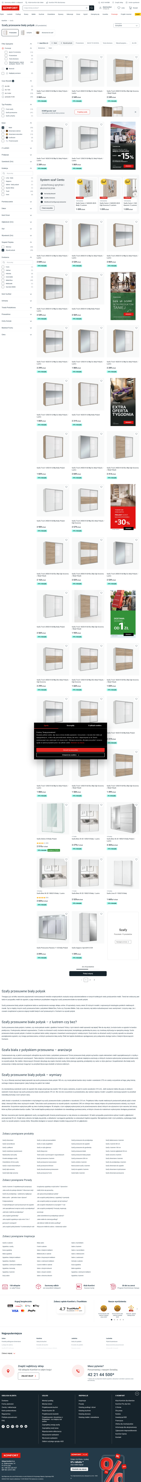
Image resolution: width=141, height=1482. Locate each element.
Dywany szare (75, 1348)
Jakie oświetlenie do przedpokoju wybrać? (50, 1216)
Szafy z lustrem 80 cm (113, 1144)
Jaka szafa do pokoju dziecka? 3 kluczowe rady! (18, 1190)
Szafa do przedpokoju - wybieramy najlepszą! (17, 1194)
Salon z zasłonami (77, 1257)
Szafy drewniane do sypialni (115, 1166)
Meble (33, 14)
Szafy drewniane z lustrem (114, 1158)
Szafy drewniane (8, 1140)
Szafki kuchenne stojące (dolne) (47, 1348)
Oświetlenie (51, 14)
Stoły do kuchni (41, 1341)
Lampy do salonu (7, 1345)
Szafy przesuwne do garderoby (81, 1147)
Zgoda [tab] (46, 725)
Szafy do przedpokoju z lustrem (116, 1162)
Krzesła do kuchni (42, 1345)
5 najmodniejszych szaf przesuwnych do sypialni (18, 1205)
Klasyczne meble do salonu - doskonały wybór (52, 1226)
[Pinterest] (17, 1426)
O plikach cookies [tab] (94, 725)
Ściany (26, 14)
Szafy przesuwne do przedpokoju (82, 1140)
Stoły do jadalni (76, 1341)
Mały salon (40, 1243)
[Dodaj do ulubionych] (66, 57)
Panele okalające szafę (10, 1158)
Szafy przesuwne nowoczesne (46, 1162)
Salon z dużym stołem (44, 1272)
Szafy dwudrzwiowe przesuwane (47, 1169)
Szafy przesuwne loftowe (45, 1166)
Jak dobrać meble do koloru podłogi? (49, 1223)
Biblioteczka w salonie (44, 1254)
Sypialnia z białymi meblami (11, 1257)
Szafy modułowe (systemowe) (12, 1151)
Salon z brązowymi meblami (46, 1257)
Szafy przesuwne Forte (44, 1173)
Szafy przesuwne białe (78, 1151)
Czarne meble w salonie (44, 1265)
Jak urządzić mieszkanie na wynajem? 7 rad (51, 1205)
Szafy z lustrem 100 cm (113, 1147)
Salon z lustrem (76, 1246)
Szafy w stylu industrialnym (11, 1166)
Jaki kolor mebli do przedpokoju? (13, 1212)
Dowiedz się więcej (77, 742)
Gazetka (105, 14)
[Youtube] (7, 1426)
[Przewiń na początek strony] (137, 1393)
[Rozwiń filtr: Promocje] (31, 48)
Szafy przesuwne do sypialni (80, 1144)
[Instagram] (12, 1426)
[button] (105, 8)
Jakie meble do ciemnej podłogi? (47, 1219)
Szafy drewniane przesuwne (115, 1173)
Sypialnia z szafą (8, 1246)
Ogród (85, 14)
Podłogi (18, 14)
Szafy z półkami (8, 1147)
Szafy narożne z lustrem (113, 1155)
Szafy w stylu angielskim (45, 1144)
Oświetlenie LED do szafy (11, 1162)
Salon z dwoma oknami (44, 1275)
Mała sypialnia (7, 1254)
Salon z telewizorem (77, 1254)
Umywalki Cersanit (112, 1348)
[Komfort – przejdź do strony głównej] (11, 1455)
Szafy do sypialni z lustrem (80, 1169)
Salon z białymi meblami (44, 1250)
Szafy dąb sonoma (9, 1169)
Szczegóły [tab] (70, 725)
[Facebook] (3, 1426)
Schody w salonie (77, 1261)
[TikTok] (21, 1426)
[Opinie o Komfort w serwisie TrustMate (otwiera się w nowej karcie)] (70, 1309)
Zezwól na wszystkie (70, 750)
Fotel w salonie (42, 1246)
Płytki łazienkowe (111, 1341)
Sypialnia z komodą (9, 1268)
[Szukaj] (91, 7)
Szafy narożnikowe (9, 1144)
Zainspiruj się (95, 14)
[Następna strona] (94, 980)
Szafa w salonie (8, 1243)
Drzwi (78, 14)
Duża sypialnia (7, 1250)
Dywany (60, 14)
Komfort (4, 20)
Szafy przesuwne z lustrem (45, 1158)
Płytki (2, 14)
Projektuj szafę (82, 112)
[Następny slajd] (135, 194)
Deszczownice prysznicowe (115, 1345)
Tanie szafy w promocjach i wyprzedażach (50, 1155)
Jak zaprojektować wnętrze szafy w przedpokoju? (19, 1208)
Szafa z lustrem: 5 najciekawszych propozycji (17, 1186)
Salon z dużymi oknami (44, 1268)
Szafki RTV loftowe (8, 1348)
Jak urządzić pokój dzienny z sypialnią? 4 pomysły (53, 1197)
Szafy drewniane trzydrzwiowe (116, 1169)
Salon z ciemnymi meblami (45, 1261)
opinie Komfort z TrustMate (74, 1301)
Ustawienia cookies (69, 755)
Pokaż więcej (88, 974)
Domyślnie (118, 25)
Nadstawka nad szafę (10, 1155)
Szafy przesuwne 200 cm (79, 1158)
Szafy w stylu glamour (44, 1147)
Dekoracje (70, 14)
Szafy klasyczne (42, 1151)
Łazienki (9, 14)
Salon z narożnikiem (77, 1250)
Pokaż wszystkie (47, 208)
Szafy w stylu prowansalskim (46, 1140)
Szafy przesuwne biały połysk (80, 1155)
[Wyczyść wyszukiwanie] (86, 7)
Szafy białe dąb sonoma (10, 1173)
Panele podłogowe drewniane (11, 1341)
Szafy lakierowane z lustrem (115, 1140)
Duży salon (6, 1275)
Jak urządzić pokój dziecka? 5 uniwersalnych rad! (18, 1226)
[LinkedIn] (26, 1426)
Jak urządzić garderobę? (10, 1216)
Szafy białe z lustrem (78, 1173)
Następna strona (121, 942)
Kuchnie (41, 14)
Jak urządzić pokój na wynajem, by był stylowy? (52, 1201)
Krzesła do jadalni (77, 1345)
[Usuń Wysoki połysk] (61, 43)
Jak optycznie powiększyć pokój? (47, 1194)
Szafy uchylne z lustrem (79, 1162)
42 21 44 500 (105, 2)
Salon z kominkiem (77, 1243)
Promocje (114, 14)
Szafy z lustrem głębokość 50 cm (116, 1151)
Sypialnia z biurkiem (9, 1261)
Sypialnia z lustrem (9, 1272)
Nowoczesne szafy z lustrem (80, 1166)
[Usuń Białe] (52, 43)
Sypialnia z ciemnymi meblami (12, 1265)
